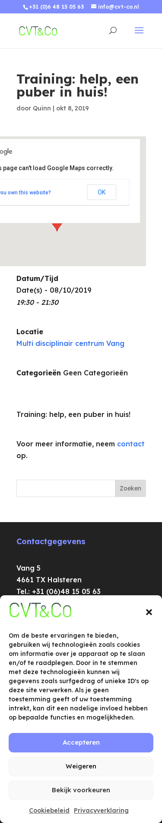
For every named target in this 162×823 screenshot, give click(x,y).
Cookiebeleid (49, 810)
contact (131, 443)
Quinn (42, 108)
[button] (149, 612)
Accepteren (81, 742)
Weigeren (81, 766)
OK (101, 192)
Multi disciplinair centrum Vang (70, 343)
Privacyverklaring (101, 810)
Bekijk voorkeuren (81, 790)
